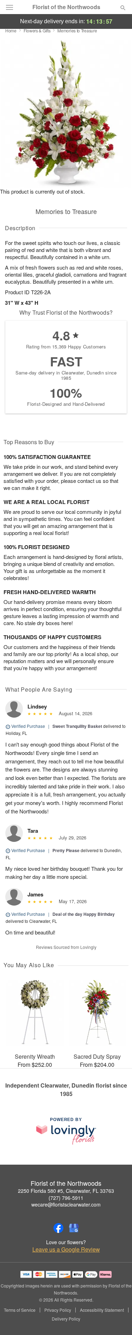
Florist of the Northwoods (66, 7)
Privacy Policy (57, 1310)
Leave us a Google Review (66, 1249)
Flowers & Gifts (37, 30)
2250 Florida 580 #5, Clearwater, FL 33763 (66, 1190)
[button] (117, 1319)
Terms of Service (20, 1310)
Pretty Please (66, 850)
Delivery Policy (66, 1319)
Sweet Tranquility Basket (77, 726)
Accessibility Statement (102, 1310)
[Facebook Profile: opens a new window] (58, 1228)
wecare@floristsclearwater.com (66, 1204)
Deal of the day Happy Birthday (83, 914)
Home (11, 30)
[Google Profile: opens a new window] (74, 1228)
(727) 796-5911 (66, 1197)
